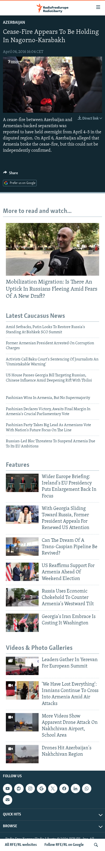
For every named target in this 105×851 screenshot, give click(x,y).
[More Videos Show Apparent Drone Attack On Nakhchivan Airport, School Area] (22, 722)
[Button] (10, 174)
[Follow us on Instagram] (30, 788)
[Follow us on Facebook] (64, 788)
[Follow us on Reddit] (18, 788)
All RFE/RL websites (21, 845)
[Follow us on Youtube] (7, 788)
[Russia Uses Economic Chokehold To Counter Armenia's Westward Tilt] (22, 597)
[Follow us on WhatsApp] (86, 788)
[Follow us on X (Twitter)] (52, 788)
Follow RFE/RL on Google (64, 845)
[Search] (96, 845)
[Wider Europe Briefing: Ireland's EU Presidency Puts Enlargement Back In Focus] (22, 483)
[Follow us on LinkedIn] (75, 788)
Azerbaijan (14, 23)
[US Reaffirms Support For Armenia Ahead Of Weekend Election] (22, 572)
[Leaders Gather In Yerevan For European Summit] (22, 666)
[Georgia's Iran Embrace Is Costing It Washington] (22, 623)
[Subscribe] (7, 799)
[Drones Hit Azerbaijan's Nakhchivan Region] (22, 754)
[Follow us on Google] (41, 788)
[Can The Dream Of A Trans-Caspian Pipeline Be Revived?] (22, 546)
